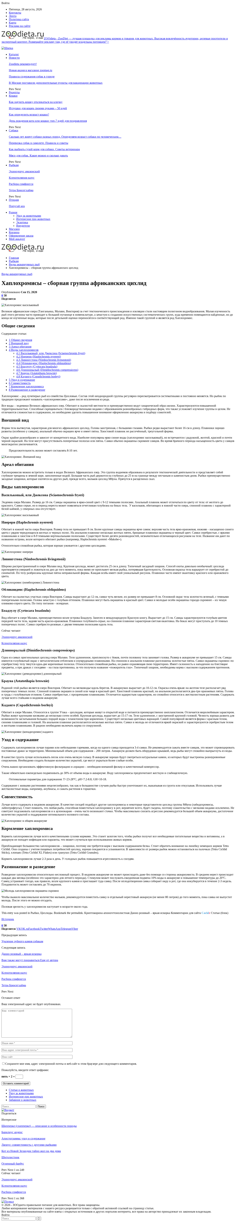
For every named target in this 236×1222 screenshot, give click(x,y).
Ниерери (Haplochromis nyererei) (38, 356)
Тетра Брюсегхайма (21, 190)
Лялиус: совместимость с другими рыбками (29, 1144)
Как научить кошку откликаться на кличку (36, 102)
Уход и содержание (22, 379)
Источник (7, 919)
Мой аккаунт (17, 239)
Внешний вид (19, 343)
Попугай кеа (17, 206)
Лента (12, 16)
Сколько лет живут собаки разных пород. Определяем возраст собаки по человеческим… (65, 136)
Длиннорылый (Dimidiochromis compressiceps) (47, 369)
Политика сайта (19, 19)
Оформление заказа (21, 235)
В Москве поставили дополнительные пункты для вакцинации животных (56, 82)
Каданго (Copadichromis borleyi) (38, 376)
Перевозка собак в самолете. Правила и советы (38, 143)
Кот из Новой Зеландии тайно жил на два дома (31, 1151)
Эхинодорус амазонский (24, 171)
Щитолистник (10, 1157)
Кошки (13, 95)
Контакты (15, 12)
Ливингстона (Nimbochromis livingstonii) (43, 359)
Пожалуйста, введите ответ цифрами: (25, 1070)
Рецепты (14, 92)
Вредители (23, 225)
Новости (14, 57)
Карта (12, 22)
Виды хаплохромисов (24, 349)
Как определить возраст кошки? (29, 114)
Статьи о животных (21, 1089)
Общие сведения (20, 339)
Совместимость (20, 383)
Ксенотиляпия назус (21, 177)
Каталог (14, 54)
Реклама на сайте (19, 26)
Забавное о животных (22, 1099)
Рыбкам (14, 165)
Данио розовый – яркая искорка (21, 953)
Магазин (14, 229)
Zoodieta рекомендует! (23, 64)
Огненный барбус (12, 1163)
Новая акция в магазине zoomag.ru (30, 70)
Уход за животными (28, 215)
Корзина (14, 232)
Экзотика (22, 222)
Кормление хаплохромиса (26, 386)
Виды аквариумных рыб (16, 274)
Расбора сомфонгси (21, 184)
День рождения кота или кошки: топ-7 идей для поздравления (48, 120)
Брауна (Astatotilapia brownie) (36, 373)
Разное (13, 212)
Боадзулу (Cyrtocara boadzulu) (36, 366)
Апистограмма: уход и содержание (23, 1138)
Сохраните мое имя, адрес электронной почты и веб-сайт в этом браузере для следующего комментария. (71, 1063)
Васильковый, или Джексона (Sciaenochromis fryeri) (50, 353)
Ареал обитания (20, 346)
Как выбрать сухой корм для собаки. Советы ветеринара (44, 149)
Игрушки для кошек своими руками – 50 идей (38, 108)
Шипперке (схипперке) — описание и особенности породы (39, 1125)
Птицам (14, 199)
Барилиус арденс (12, 1132)
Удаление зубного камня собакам (22, 941)
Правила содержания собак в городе (32, 76)
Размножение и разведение (27, 389)
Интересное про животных (33, 219)
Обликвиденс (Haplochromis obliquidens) (43, 363)
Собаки (13, 130)
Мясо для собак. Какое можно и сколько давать (38, 155)
